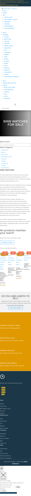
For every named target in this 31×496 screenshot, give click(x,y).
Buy (4, 15)
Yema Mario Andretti (11, 76)
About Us (2, 436)
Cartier (7, 43)
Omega (6, 54)
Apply (18, 487)
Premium (7, 21)
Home (5, 13)
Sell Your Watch (4, 438)
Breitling (7, 39)
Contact (7, 98)
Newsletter (3, 433)
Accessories (8, 26)
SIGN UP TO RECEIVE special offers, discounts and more (14, 3)
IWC (5, 50)
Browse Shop (7, 242)
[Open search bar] (15, 104)
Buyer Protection (9, 83)
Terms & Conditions (5, 458)
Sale (4, 32)
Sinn (5, 65)
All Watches (4, 150)
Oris (5, 57)
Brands (5, 34)
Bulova (6, 41)
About (5, 85)
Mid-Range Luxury (10, 19)
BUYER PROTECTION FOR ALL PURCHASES (12, 1)
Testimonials (9, 89)
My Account (3, 421)
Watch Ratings (4, 428)
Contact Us (3, 443)
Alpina (6, 37)
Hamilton (7, 48)
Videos (6, 92)
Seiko (6, 63)
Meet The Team (9, 87)
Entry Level (8, 17)
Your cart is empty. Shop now (8, 493)
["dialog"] (15, 482)
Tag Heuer (8, 72)
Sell (4, 81)
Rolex (6, 59)
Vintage (7, 24)
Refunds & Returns (5, 456)
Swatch (7, 70)
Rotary (6, 61)
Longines (7, 52)
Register (2, 426)
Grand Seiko (8, 46)
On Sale (3, 165)
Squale (6, 68)
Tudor (6, 74)
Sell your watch (15, 308)
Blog (6, 96)
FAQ (5, 94)
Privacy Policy (4, 453)
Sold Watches (9, 28)
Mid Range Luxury (5, 408)
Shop (1, 419)
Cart (1, 423)
